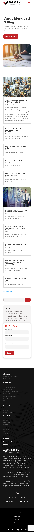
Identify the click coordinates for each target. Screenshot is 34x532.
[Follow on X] (12, 529)
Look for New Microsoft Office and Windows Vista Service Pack (16, 228)
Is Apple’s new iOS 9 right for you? (15, 279)
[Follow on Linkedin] (17, 529)
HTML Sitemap (17, 522)
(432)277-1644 (24, 501)
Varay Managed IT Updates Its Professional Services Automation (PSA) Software (16, 101)
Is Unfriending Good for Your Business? (15, 245)
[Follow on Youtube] (21, 529)
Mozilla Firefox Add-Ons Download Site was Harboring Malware (16, 130)
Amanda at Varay (12, 105)
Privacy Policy (17, 516)
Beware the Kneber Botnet (14, 161)
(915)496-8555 (21, 497)
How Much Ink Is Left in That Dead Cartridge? (15, 174)
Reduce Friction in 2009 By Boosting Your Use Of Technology (14, 262)
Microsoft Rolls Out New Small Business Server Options (16, 211)
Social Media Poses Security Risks (15, 147)
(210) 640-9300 (22, 493)
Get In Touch (11, 36)
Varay (8, 133)
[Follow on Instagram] (25, 529)
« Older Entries (8, 291)
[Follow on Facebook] (8, 529)
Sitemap (17, 519)
